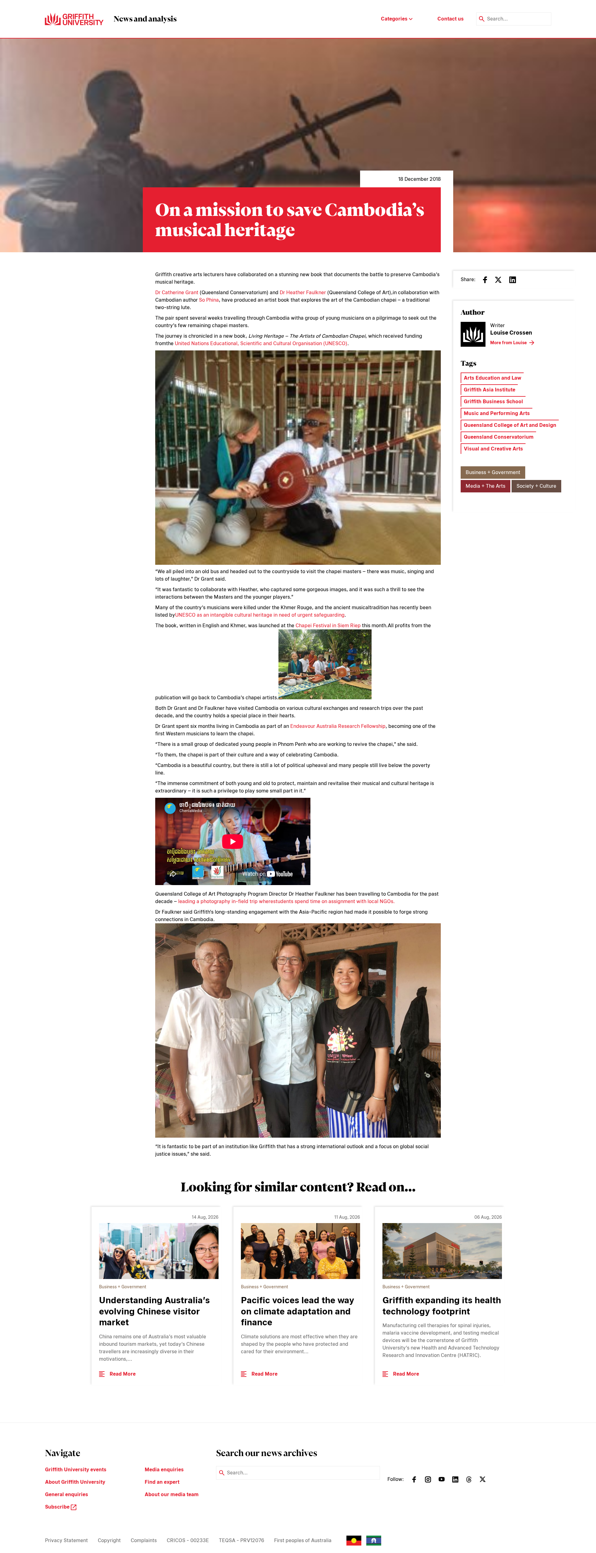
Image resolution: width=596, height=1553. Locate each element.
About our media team (172, 1494)
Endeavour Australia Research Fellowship (338, 726)
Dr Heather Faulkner (303, 292)
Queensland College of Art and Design (510, 425)
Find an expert (162, 1482)
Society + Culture (536, 486)
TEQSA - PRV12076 (241, 1540)
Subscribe (58, 1507)
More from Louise (508, 342)
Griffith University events (75, 1470)
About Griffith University (75, 1482)
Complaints (144, 1540)
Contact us (450, 19)
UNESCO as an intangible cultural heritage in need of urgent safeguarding (260, 615)
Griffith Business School (493, 401)
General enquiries (66, 1494)
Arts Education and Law (492, 378)
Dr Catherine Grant (176, 292)
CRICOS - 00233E (188, 1540)
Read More (123, 1374)
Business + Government (493, 472)
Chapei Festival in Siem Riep (328, 625)
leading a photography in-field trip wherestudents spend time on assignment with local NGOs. (286, 901)
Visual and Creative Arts (493, 449)
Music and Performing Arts (497, 413)
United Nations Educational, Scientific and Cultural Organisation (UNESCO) (261, 343)
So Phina (209, 300)
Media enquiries (164, 1470)
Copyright (109, 1540)
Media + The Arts (485, 486)
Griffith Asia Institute (489, 390)
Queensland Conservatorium (499, 437)
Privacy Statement (66, 1540)
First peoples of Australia (303, 1540)
